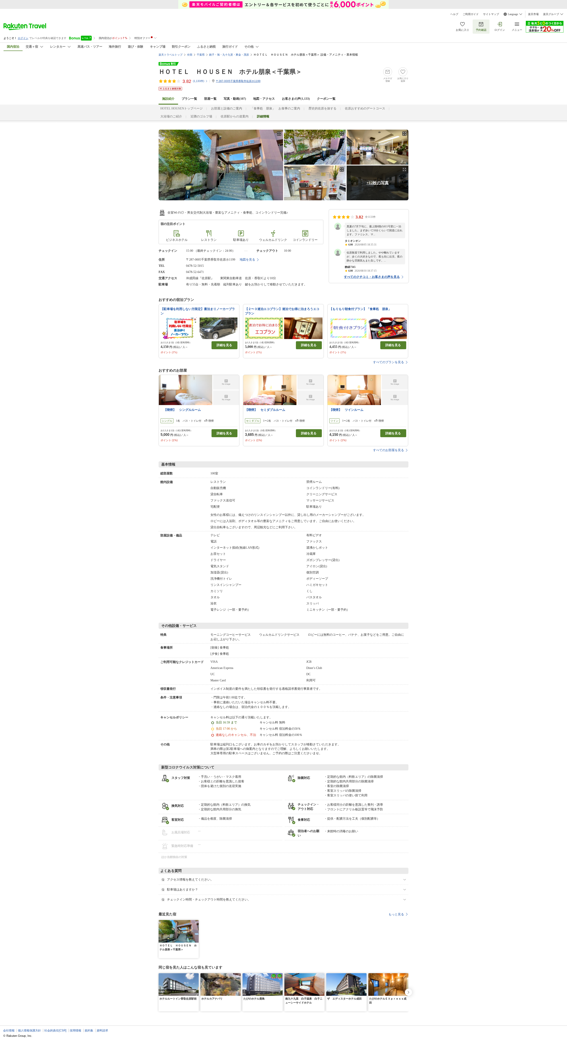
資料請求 (102, 1030)
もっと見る (396, 914)
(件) (198, 81)
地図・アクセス (264, 98)
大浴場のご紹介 (171, 116)
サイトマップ (491, 14)
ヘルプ (454, 14)
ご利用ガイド (471, 14)
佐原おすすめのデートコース (365, 108)
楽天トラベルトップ (171, 54)
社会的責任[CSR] (55, 1030)
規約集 (89, 1030)
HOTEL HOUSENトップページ (181, 108)
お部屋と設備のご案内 (226, 108)
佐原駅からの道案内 (235, 116)
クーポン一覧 (326, 98)
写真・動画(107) (235, 98)
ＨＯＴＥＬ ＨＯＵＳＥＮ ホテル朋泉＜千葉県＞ (230, 71)
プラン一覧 (189, 98)
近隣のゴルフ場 (201, 116)
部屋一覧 (210, 98)
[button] (196, 922)
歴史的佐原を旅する (322, 108)
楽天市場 (533, 14)
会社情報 (9, 1030)
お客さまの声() (296, 98)
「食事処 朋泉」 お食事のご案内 (275, 108)
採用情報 (75, 1030)
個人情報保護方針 (29, 1030)
